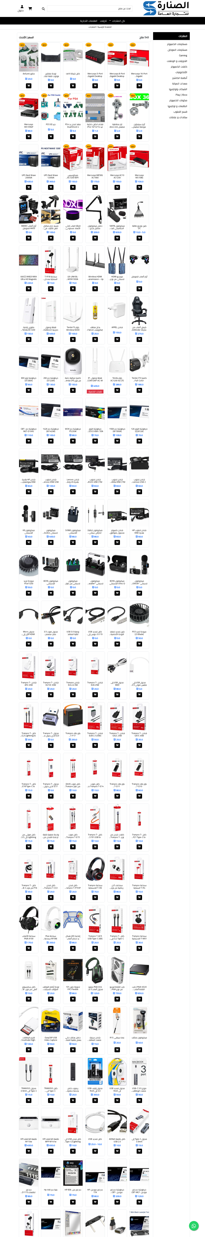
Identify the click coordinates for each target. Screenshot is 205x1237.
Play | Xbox (181, 94)
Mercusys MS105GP (28, 125)
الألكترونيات (181, 72)
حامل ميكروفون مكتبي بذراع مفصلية (95, 227)
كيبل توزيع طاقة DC (139, 227)
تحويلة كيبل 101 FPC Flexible (73, 988)
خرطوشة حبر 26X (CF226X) (50, 379)
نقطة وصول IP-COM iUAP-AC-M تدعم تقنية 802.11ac (95, 379)
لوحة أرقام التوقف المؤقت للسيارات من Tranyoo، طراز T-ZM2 (51, 988)
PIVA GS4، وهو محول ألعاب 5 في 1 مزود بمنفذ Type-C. (95, 988)
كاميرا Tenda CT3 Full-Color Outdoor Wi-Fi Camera (139, 379)
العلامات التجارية (88, 20)
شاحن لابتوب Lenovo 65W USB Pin (51, 480)
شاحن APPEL (117, 327)
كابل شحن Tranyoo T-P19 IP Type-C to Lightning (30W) (73, 886)
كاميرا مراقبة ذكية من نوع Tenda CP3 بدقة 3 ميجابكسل (73, 379)
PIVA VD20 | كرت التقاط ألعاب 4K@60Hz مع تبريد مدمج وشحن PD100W (139, 988)
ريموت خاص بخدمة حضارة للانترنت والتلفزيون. (73, 1089)
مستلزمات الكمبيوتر (177, 44)
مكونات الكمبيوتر (178, 100)
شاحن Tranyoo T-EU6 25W (95, 683)
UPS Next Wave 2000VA (29, 176)
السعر (31, 37)
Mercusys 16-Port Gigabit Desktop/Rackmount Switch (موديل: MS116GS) (139, 74)
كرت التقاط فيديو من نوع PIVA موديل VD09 (117, 988)
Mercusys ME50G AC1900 (95, 176)
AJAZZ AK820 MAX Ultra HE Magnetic (28, 277)
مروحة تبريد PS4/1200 (29, 582)
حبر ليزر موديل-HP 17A (95, 1191)
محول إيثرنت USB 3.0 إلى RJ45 (95, 1089)
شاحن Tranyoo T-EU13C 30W (51, 683)
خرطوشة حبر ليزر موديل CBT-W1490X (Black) (117, 1191)
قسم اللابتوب (180, 111)
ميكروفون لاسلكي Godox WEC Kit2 (51, 531)
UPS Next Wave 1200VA (51, 176)
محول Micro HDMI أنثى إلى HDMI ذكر (29, 632)
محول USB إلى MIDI (117, 683)
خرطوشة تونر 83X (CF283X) (28, 379)
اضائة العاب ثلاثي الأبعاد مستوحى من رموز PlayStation (73, 227)
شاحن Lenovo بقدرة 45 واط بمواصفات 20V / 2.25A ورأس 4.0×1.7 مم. (73, 480)
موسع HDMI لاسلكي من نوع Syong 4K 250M (117, 277)
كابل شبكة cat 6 (73, 73)
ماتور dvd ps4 (29, 73)
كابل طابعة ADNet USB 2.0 (117, 1140)
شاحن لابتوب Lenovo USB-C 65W (139, 480)
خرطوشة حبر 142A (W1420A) (51, 430)
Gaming (183, 55)
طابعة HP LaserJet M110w (28, 1140)
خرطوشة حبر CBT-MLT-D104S (29, 430)
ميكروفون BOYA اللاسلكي (51, 582)
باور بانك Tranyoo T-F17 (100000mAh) (73, 734)
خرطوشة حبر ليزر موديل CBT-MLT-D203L (139, 1191)
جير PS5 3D (51, 124)
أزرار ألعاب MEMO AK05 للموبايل (28, 227)
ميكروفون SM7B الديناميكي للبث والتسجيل (117, 227)
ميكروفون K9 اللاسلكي (29, 531)
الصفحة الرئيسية (104, 27)
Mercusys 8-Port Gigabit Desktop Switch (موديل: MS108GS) (117, 74)
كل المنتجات (118, 20)
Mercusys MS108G (139, 176)
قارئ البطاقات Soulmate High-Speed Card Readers (28, 1038)
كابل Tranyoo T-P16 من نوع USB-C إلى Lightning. (28, 886)
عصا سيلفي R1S (117, 1037)
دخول (21, 10)
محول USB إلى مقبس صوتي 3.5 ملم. (139, 683)
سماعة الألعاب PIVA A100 (28, 937)
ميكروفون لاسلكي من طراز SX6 (73, 582)
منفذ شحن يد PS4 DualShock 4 (73, 125)
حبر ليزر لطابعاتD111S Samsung (28, 1191)
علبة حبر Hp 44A (51, 1190)
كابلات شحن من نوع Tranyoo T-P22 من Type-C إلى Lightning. (117, 835)
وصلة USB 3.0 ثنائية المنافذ (73, 632)
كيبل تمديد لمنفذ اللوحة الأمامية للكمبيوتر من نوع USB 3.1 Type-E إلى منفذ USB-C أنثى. (117, 632)
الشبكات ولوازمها (178, 89)
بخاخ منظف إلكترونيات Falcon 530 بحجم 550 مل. (95, 328)
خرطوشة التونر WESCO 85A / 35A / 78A (95, 430)
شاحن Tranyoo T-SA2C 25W (117, 734)
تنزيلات (103, 20)
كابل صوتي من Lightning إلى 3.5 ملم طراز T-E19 (28, 835)
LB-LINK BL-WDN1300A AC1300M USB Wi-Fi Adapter (72, 277)
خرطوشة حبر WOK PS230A (73, 430)
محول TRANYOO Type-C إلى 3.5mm (29, 1089)
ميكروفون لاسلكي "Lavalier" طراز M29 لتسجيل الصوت (95, 582)
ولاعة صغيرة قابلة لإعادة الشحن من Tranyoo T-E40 (51, 835)
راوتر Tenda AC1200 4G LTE (117, 379)
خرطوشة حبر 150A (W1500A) (117, 430)
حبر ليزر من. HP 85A (73, 1190)
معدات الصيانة (179, 83)
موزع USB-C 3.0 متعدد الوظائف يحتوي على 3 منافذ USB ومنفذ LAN (139, 1089)
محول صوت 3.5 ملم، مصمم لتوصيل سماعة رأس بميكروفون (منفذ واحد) (51, 632)
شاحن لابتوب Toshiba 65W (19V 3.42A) (117, 480)
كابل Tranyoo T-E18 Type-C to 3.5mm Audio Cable (29, 785)
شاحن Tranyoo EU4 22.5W (72, 683)
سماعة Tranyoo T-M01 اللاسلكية (139, 937)
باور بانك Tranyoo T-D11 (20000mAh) (117, 785)
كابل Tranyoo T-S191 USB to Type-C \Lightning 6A (95, 835)
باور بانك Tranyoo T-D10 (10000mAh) (139, 785)
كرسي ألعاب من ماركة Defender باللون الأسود (139, 328)
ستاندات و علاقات (178, 117)
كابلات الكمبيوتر (179, 66)
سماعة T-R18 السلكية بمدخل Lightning (50, 277)
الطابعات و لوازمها (177, 106)
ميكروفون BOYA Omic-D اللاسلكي (117, 582)
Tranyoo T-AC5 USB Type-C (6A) (95, 937)
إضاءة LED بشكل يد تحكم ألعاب (73, 937)
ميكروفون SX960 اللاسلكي (73, 531)
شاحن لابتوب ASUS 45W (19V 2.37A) (95, 480)
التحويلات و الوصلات (177, 61)
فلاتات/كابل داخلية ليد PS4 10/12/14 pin (95, 125)
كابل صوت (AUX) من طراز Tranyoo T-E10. (73, 785)
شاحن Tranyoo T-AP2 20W (29, 683)
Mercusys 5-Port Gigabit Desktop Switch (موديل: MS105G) (95, 74)
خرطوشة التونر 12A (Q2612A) (139, 430)
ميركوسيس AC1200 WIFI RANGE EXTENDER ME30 (73, 176)
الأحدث (22, 37)
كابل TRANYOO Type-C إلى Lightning (50, 1089)
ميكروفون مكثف (139, 1037)
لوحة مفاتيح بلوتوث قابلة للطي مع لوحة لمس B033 (51, 74)
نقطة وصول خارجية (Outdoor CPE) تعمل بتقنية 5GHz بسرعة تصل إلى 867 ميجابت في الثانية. (51, 328)
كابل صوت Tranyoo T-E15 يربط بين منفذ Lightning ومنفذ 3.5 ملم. (73, 835)
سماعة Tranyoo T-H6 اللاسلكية (95, 886)
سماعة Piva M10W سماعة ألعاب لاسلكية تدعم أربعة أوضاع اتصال (50, 937)
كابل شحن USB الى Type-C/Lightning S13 (73, 1140)
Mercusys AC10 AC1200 (117, 176)
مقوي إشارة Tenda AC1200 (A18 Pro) (28, 328)
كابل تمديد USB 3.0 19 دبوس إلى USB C (95, 632)
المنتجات (92, 27)
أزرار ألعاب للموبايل (139, 276)
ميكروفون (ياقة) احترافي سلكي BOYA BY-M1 (95, 531)
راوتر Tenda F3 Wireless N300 (72, 328)
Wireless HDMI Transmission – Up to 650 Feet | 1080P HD (95, 277)
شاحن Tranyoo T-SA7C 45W (139, 734)
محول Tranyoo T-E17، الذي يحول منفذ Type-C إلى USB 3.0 (51, 785)
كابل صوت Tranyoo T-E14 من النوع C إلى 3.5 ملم (95, 785)
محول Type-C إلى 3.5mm (139, 1140)
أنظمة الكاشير (179, 77)
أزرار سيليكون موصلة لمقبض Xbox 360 (139, 125)
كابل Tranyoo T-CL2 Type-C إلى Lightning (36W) (117, 937)
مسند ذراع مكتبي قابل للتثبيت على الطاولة (50, 227)
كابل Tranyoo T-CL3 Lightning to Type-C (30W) (29, 734)
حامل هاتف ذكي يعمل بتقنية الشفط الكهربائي (73, 1038)
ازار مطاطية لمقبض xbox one (117, 125)
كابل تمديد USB (95, 1139)
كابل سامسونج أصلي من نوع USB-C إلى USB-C (28, 988)
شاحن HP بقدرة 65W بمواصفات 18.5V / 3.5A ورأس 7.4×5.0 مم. (28, 480)
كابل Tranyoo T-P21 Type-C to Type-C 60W (139, 835)
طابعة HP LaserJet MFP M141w (51, 1140)
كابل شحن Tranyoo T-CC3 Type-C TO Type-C (51, 886)
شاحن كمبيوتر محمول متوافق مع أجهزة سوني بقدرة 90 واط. (117, 531)
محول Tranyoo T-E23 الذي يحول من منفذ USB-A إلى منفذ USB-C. (51, 734)
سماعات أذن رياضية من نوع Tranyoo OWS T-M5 (117, 886)
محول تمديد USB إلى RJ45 (117, 1089)
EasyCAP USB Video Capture (50, 1038)
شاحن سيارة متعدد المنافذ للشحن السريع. (95, 1038)
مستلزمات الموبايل (177, 49)
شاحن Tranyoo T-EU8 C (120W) (95, 734)
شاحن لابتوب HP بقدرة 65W (139, 531)
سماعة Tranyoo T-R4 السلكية (139, 886)
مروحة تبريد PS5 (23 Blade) (139, 632)
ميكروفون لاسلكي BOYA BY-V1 (139, 582)
